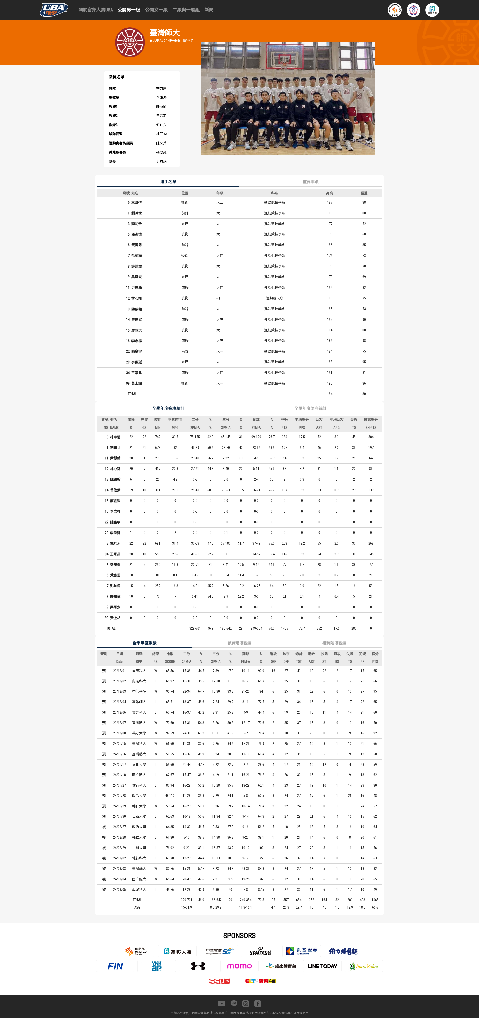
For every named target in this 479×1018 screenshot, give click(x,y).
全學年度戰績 (145, 643)
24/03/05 (119, 890)
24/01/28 (119, 796)
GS (144, 428)
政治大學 (139, 796)
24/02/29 (119, 848)
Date (119, 662)
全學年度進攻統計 (168, 408)
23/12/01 (119, 671)
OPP (139, 662)
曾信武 (136, 320)
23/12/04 (119, 702)
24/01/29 (119, 806)
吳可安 (136, 277)
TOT (299, 662)
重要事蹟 (311, 181)
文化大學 (139, 765)
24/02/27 (119, 827)
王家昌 (136, 373)
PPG (302, 428)
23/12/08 (119, 733)
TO (354, 428)
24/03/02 (119, 858)
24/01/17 (119, 765)
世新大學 (139, 816)
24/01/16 (119, 754)
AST (319, 428)
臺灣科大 (139, 744)
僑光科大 (139, 712)
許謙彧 (136, 266)
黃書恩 (136, 245)
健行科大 (139, 785)
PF (362, 662)
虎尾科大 (139, 681)
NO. (106, 428)
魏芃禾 (136, 224)
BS (337, 662)
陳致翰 (136, 309)
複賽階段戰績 (334, 643)
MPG (175, 428)
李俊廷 (136, 362)
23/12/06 (119, 712)
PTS (284, 428)
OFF (273, 662)
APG (336, 428)
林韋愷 (136, 203)
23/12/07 (119, 723)
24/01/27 (119, 785)
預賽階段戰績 (239, 643)
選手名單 (168, 181)
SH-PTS (371, 428)
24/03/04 (119, 879)
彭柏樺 (136, 256)
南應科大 (139, 671)
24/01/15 (119, 744)
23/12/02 (119, 681)
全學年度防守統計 (311, 408)
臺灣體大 (139, 723)
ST (324, 662)
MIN (157, 428)
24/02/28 (119, 837)
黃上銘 (136, 383)
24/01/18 (119, 775)
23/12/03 (119, 691)
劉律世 (136, 213)
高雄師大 (139, 702)
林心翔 (136, 298)
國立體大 (139, 775)
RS (156, 662)
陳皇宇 (136, 351)
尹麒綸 (136, 288)
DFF (286, 662)
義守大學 (139, 733)
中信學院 (139, 691)
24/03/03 (119, 869)
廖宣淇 (136, 330)
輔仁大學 (139, 806)
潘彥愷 (136, 234)
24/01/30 (119, 816)
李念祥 (136, 341)
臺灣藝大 (139, 754)
